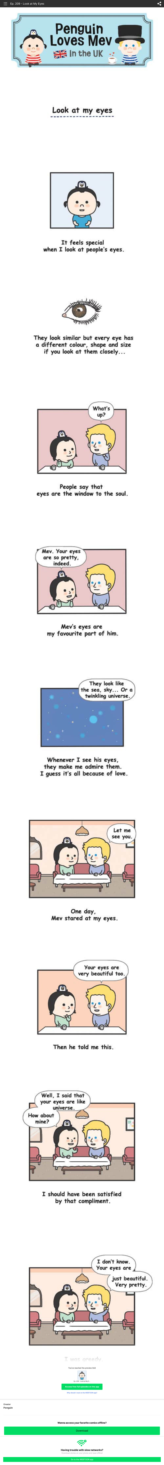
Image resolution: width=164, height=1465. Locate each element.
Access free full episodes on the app (82, 1386)
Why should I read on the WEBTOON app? (82, 1393)
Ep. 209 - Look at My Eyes (27, 3)
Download (82, 1430)
